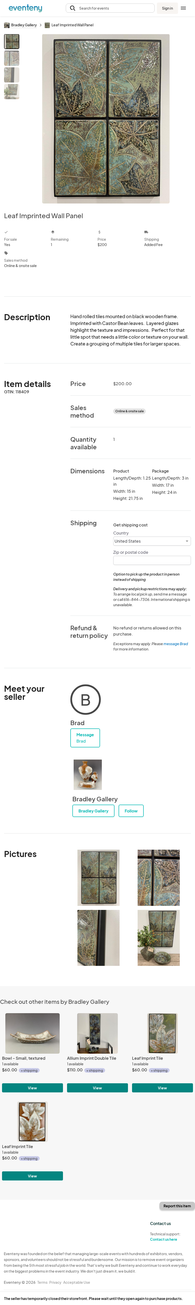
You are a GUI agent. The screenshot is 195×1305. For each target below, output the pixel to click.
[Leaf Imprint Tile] (162, 1033)
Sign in (167, 8)
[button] (110, 8)
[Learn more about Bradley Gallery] (87, 775)
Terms (42, 1282)
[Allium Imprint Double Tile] (97, 1033)
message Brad (176, 643)
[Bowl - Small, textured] (32, 1033)
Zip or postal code (130, 552)
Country (121, 533)
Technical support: (165, 1236)
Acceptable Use (76, 1282)
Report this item (177, 1206)
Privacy (55, 1282)
